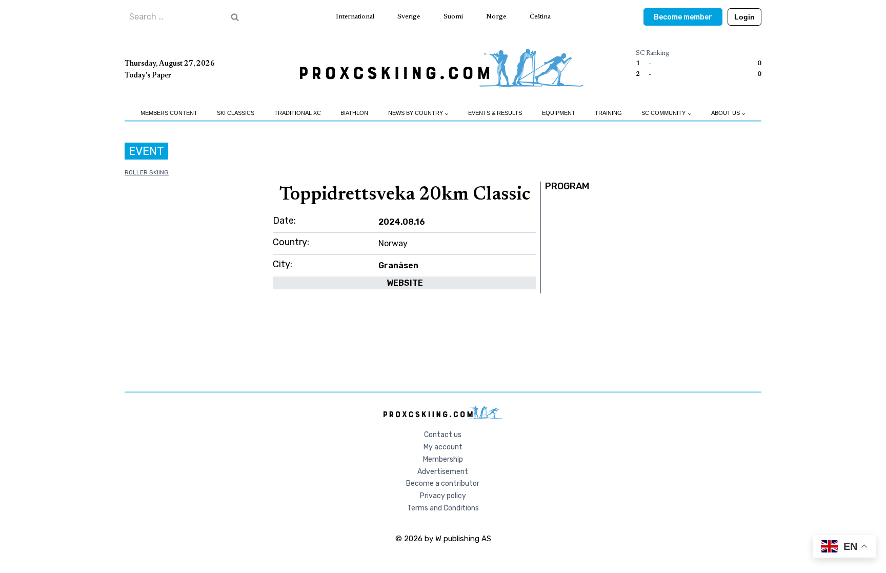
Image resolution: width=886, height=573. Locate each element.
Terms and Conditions (443, 508)
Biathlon (354, 113)
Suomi (453, 16)
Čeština (540, 16)
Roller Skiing (147, 172)
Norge (496, 16)
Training (608, 113)
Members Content (168, 113)
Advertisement (442, 471)
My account (443, 447)
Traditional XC (297, 113)
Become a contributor (442, 483)
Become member (683, 17)
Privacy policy (443, 495)
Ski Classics (235, 113)
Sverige (408, 16)
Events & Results (495, 113)
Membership (443, 459)
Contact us (442, 434)
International (355, 16)
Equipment (558, 113)
